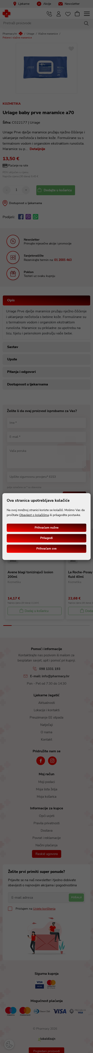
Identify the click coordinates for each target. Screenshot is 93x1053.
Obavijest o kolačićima (34, 515)
